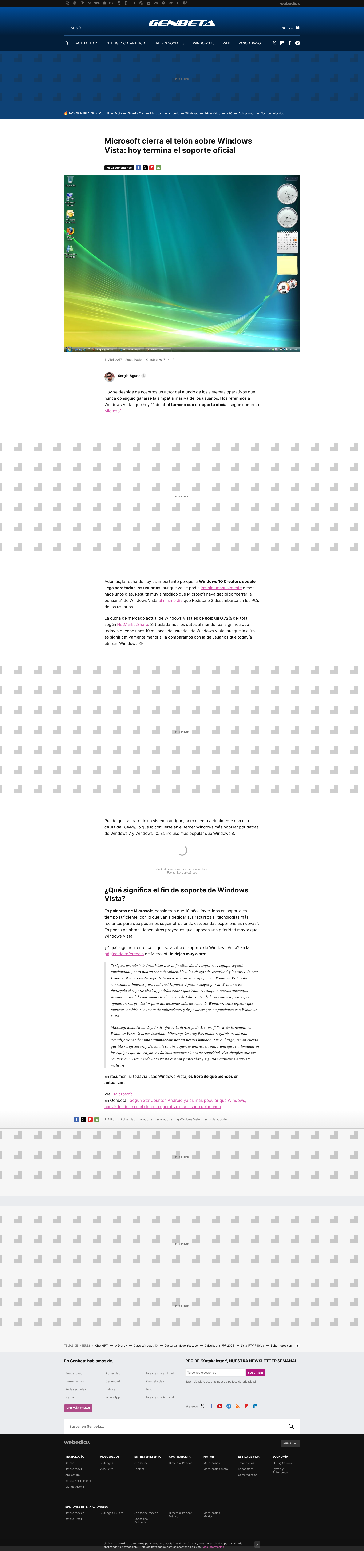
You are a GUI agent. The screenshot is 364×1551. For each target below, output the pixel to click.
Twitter (274, 43)
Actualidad (128, 1119)
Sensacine (141, 1463)
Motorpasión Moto (215, 1469)
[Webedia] (77, 1442)
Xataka (69, 1463)
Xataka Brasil (73, 1518)
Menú (76, 28)
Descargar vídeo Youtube (182, 1345)
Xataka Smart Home (78, 1480)
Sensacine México (146, 1513)
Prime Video (212, 113)
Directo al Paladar (180, 1463)
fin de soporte (217, 1119)
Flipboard (281, 43)
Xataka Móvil (73, 1469)
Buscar (291, 1426)
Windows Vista (190, 1119)
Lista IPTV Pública (253, 1345)
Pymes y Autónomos (280, 1470)
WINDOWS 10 (203, 43)
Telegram (297, 43)
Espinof (139, 1469)
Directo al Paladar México (180, 1514)
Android (174, 113)
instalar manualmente (221, 587)
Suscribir (255, 1372)
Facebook (289, 43)
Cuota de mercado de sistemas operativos (182, 869)
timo (149, 1389)
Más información (213, 1546)
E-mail (158, 167)
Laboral (111, 1389)
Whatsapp (191, 113)
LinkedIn (255, 1405)
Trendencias (246, 1463)
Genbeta (182, 23)
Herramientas (74, 1381)
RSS (237, 1405)
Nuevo (287, 28)
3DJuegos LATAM (111, 1513)
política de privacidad (242, 1381)
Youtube (220, 1405)
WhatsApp (113, 1397)
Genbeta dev (155, 1381)
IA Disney (121, 1345)
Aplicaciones (246, 113)
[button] (131, 375)
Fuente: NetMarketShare (182, 872)
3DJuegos (106, 1463)
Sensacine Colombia (141, 1520)
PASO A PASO (250, 43)
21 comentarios (121, 167)
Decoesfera (245, 1469)
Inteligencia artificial (160, 1373)
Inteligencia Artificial (160, 1397)
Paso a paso (73, 1373)
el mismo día (171, 600)
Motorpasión (211, 1463)
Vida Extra (106, 1469)
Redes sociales (75, 1389)
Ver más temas (78, 1408)
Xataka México (74, 1513)
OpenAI (104, 113)
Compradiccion (247, 1474)
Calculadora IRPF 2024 (220, 1345)
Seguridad (113, 1381)
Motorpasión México (211, 1514)
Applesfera (72, 1474)
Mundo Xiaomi (74, 1486)
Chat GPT (101, 1345)
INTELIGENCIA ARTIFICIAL (127, 43)
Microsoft (156, 113)
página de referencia (124, 953)
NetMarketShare (132, 624)
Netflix (69, 1397)
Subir (287, 1443)
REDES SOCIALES (170, 43)
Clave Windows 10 (146, 1345)
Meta (118, 113)
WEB (226, 43)
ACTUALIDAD (86, 43)
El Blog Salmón (282, 1463)
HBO (229, 113)
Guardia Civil (136, 113)
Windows (146, 1119)
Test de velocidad (272, 113)
